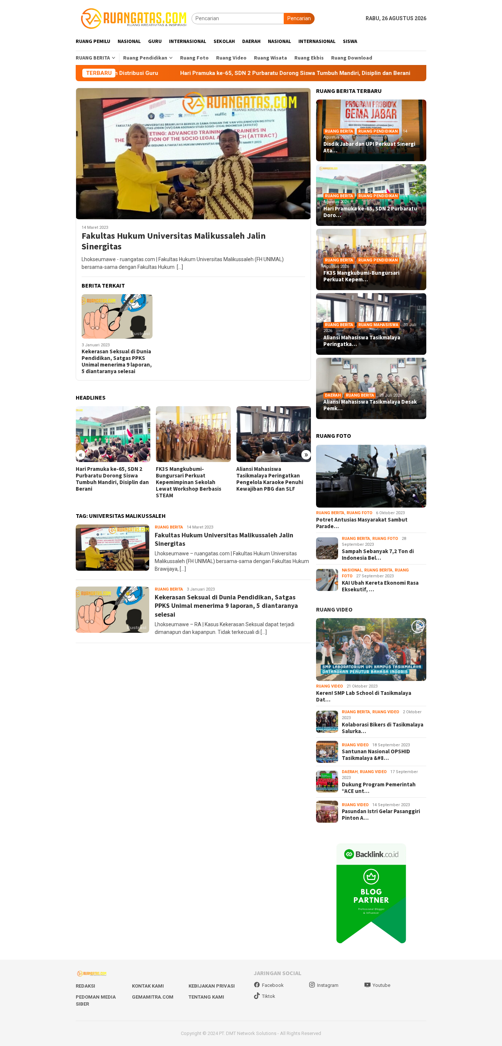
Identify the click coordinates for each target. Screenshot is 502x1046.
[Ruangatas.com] (133, 18)
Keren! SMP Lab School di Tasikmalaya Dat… (363, 696)
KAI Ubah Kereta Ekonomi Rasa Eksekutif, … (380, 586)
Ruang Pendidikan (378, 131)
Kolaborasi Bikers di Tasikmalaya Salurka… (382, 728)
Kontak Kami (148, 986)
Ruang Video (329, 686)
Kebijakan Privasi (212, 986)
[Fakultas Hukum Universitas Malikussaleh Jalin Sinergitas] (193, 153)
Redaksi (85, 986)
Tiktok (268, 996)
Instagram (327, 985)
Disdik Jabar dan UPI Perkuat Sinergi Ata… (369, 147)
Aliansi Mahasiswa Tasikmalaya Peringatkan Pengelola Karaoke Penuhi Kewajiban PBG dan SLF (269, 479)
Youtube (381, 985)
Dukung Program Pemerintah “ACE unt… (379, 787)
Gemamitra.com (152, 997)
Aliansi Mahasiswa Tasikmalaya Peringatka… (361, 340)
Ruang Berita (169, 527)
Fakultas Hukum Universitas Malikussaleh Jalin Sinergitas (174, 241)
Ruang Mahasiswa (378, 324)
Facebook (273, 985)
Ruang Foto (359, 513)
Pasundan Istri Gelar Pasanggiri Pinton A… (381, 814)
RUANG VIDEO (334, 609)
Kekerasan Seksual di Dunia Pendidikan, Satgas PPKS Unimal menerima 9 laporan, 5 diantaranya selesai (117, 361)
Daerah (333, 395)
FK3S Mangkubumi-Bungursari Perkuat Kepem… (361, 276)
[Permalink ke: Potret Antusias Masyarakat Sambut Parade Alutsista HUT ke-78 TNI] (371, 476)
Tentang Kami (206, 997)
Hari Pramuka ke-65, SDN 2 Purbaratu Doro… (370, 212)
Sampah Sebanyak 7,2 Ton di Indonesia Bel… (378, 554)
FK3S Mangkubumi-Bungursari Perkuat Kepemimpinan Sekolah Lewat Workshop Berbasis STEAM (188, 482)
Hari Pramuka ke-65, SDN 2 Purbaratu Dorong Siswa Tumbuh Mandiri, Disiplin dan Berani (247, 73)
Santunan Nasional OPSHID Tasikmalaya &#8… (376, 754)
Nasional (352, 570)
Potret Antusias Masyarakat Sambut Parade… (362, 523)
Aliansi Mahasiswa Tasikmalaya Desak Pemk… (370, 405)
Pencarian (299, 18)
